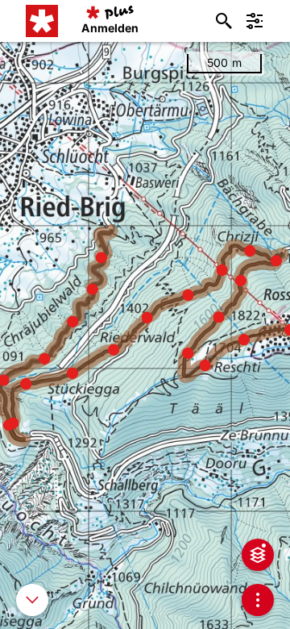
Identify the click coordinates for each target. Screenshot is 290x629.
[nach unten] (32, 600)
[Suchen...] (224, 21)
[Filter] (254, 21)
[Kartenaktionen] (258, 600)
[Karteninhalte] (258, 555)
